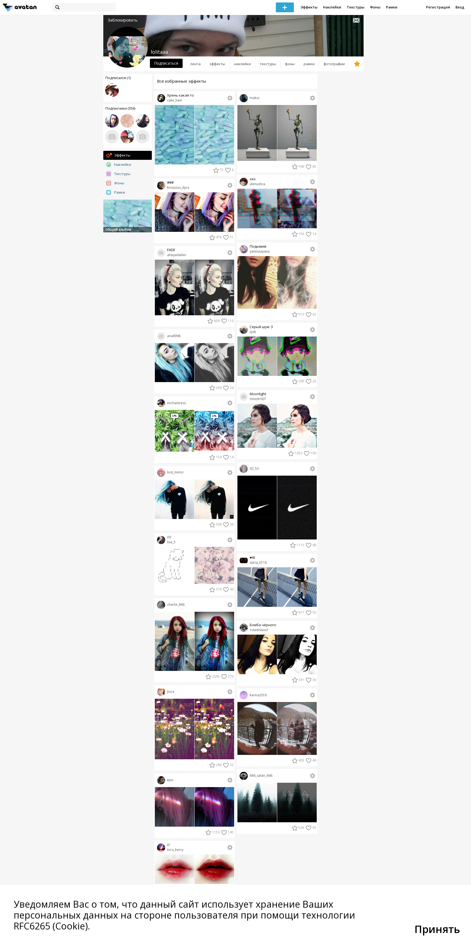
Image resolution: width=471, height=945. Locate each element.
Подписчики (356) (120, 108)
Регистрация (438, 7)
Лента (195, 63)
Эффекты (309, 7)
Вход (459, 7)
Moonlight (258, 394)
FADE (171, 250)
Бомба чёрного (263, 625)
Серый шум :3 (261, 327)
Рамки (391, 7)
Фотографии (334, 63)
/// (169, 537)
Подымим (258, 246)
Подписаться (166, 63)
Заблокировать (123, 20)
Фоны (375, 7)
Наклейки (332, 7)
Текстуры (355, 7)
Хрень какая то (180, 95)
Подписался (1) (118, 77)
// (168, 845)
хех (253, 179)
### (170, 182)
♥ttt (252, 557)
